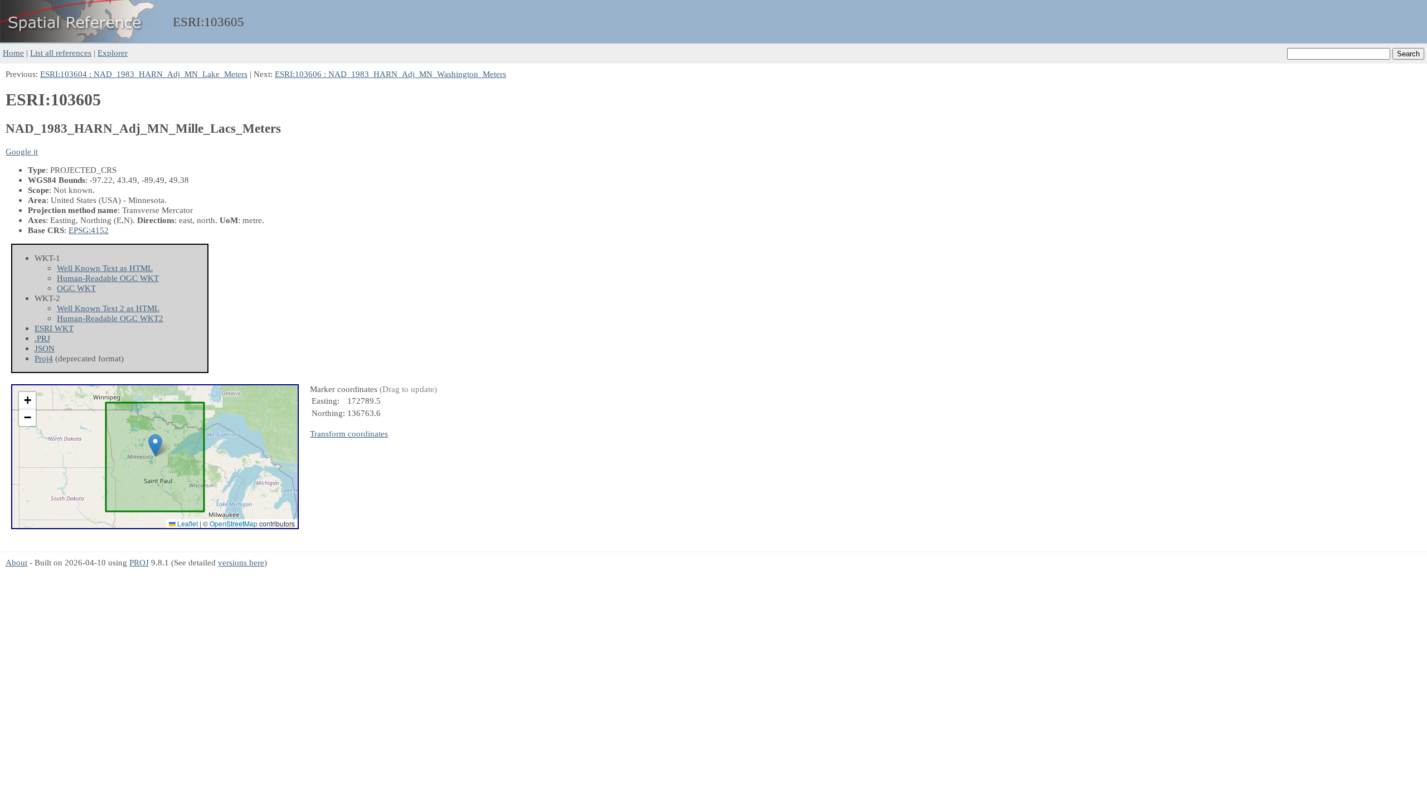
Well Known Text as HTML (105, 268)
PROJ (139, 562)
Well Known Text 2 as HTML (108, 308)
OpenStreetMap (234, 523)
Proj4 (44, 358)
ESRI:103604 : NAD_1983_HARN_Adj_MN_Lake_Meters (143, 74)
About (16, 562)
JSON (45, 348)
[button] (155, 445)
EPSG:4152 (89, 230)
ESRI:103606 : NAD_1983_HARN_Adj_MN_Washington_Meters (390, 74)
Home (13, 52)
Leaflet (187, 523)
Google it (22, 151)
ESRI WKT (54, 328)
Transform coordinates (349, 433)
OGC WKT (76, 288)
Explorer (113, 52)
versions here (241, 562)
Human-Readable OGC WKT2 (110, 318)
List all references (60, 52)
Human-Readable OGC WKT (108, 278)
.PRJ (42, 338)
